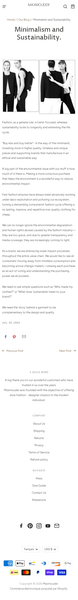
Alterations (39, 499)
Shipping (39, 430)
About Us (39, 423)
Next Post (65, 350)
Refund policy (39, 459)
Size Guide (39, 485)
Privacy (39, 445)
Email (24, 336)
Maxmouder (50, 583)
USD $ (48, 549)
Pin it (14, 336)
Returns (39, 438)
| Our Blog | (24, 19)
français (29, 549)
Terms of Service (39, 452)
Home (11, 19)
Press (39, 478)
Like (5, 336)
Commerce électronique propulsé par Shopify (38, 588)
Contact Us (39, 492)
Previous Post (14, 350)
